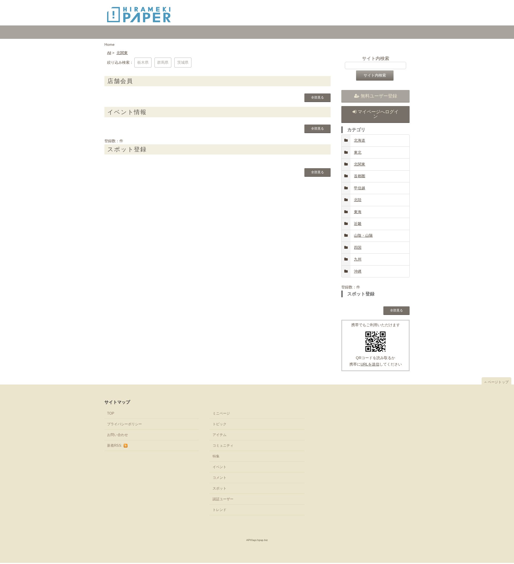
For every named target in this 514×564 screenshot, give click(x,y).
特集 (216, 456)
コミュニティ (223, 445)
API (248, 540)
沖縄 (357, 271)
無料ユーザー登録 (379, 96)
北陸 (357, 200)
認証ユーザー (223, 499)
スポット (219, 488)
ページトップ (498, 382)
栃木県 (143, 62)
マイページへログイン (378, 114)
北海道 (359, 140)
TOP (110, 413)
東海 (357, 212)
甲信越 (359, 188)
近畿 (357, 223)
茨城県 (182, 62)
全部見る (317, 97)
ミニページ (221, 413)
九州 (357, 259)
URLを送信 (370, 364)
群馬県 (162, 62)
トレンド (219, 510)
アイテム (219, 435)
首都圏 (359, 176)
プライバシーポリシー (124, 424)
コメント (219, 478)
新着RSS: (115, 445)
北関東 (122, 53)
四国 (357, 247)
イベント (219, 467)
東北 (357, 152)
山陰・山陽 (363, 235)
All (109, 53)
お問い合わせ (117, 435)
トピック (219, 424)
